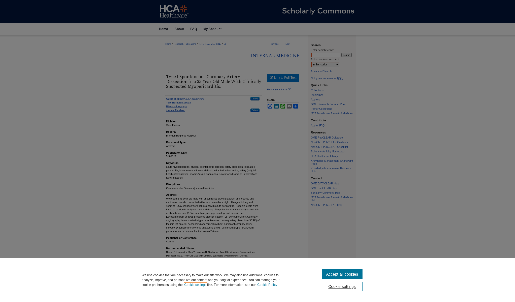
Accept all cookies (342, 274)
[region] (257, 280)
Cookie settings (195, 284)
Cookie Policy (267, 284)
